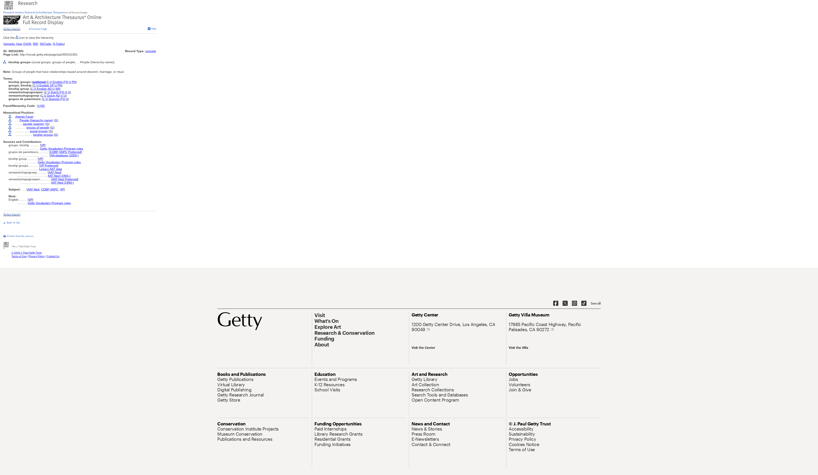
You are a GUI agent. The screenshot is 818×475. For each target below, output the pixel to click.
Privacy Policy (37, 256)
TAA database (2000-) (64, 155)
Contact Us (53, 256)
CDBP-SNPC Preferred (65, 152)
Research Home (13, 12)
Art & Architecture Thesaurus (49, 12)
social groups (39, 131)
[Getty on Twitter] (565, 303)
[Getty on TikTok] (583, 303)
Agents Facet (24, 116)
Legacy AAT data (50, 169)
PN (74, 82)
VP (43, 145)
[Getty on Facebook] (555, 303)
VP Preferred (49, 165)
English (44, 85)
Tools (27, 12)
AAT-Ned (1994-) (59, 175)
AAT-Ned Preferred (65, 179)
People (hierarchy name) (36, 120)
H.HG (41, 105)
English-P (59, 82)
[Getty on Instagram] (574, 303)
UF (52, 85)
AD (50, 88)
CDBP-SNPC (49, 189)
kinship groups (43, 134)
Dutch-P (56, 92)
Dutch (51, 95)
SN (57, 88)
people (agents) (33, 124)
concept (150, 51)
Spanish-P (55, 99)
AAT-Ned (54, 172)
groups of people (37, 127)
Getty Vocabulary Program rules (61, 148)
